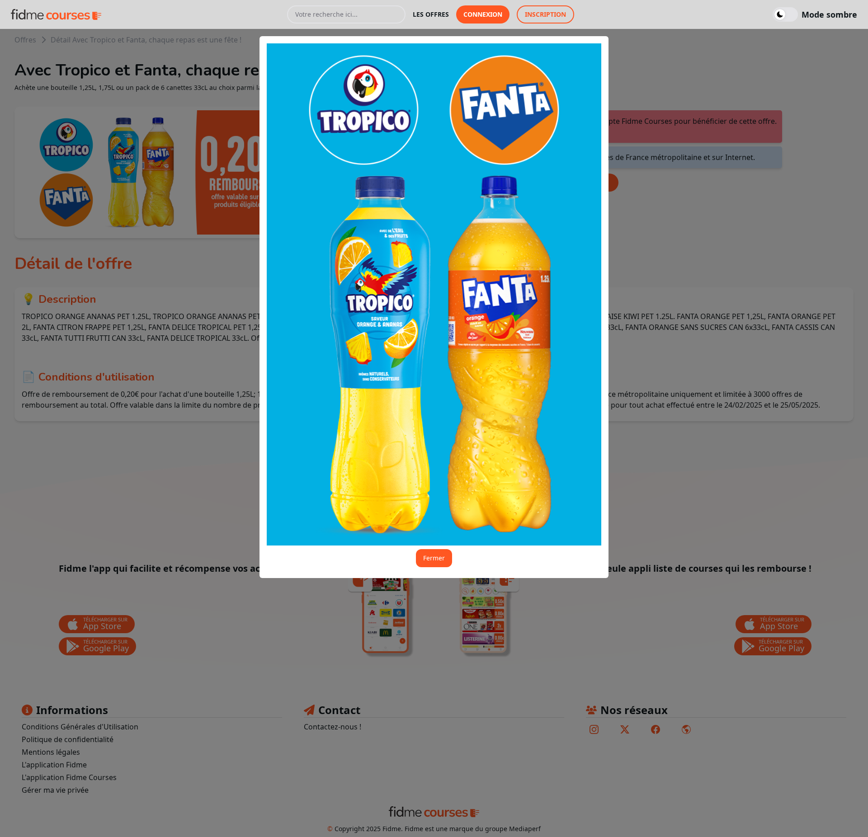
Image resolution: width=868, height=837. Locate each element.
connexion (482, 14)
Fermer (434, 558)
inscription (545, 14)
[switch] (815, 14)
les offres (431, 14)
